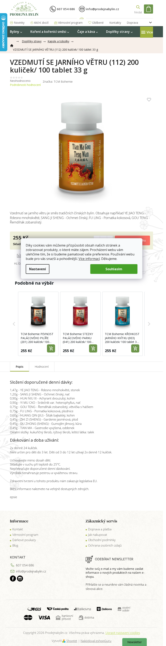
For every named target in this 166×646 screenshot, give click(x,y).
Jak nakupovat (97, 535)
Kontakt (17, 529)
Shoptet (71, 641)
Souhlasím (113, 269)
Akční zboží (41, 23)
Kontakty (115, 23)
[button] (14, 324)
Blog (15, 545)
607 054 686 (25, 565)
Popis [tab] (19, 366)
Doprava (132, 23)
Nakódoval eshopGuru (96, 641)
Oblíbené (98, 23)
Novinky (19, 23)
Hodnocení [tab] (42, 366)
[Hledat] (138, 9)
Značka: (58, 81)
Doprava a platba (100, 529)
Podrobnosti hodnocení (25, 85)
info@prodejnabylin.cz (31, 571)
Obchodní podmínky (102, 540)
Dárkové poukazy (24, 540)
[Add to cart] (51, 348)
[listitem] (38, 324)
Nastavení (37, 269)
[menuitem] (16, 31)
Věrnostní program (70, 23)
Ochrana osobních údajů (105, 545)
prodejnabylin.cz (13, 579)
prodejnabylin (20, 579)
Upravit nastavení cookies (122, 633)
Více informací (89, 258)
